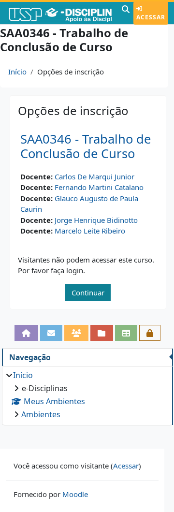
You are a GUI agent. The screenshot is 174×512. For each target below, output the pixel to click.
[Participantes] (76, 332)
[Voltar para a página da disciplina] (26, 332)
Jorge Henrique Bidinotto (96, 220)
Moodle (75, 494)
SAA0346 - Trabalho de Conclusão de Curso (85, 146)
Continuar (88, 292)
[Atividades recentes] (101, 332)
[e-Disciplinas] (60, 13)
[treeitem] (87, 394)
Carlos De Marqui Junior (94, 176)
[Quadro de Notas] (126, 332)
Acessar (150, 17)
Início (17, 71)
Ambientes (40, 414)
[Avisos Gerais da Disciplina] (51, 332)
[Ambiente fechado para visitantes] (149, 332)
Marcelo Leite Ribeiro (90, 230)
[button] (125, 13)
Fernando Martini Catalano (99, 187)
